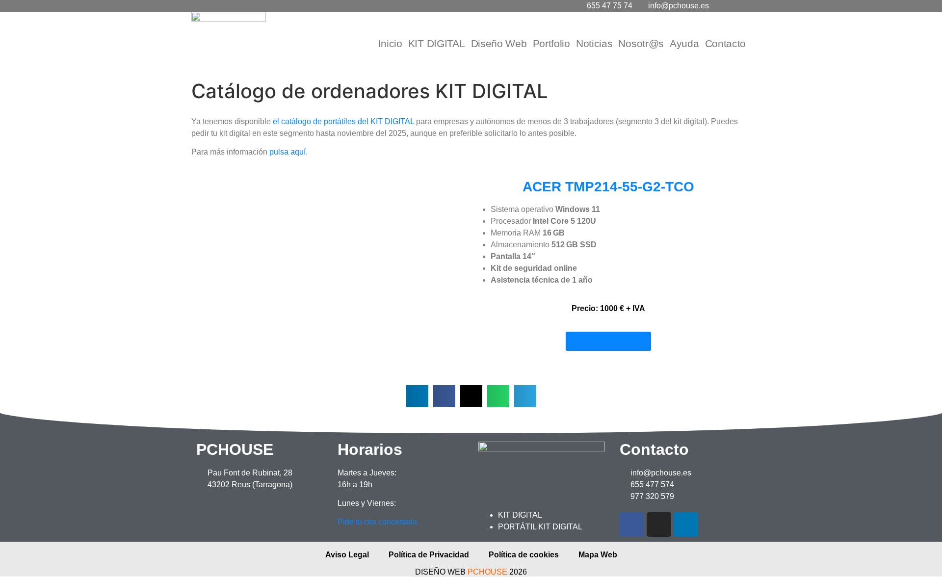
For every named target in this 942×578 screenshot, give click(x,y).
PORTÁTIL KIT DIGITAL (540, 527)
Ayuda (684, 43)
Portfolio (551, 43)
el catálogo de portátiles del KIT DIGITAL (342, 121)
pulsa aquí (287, 152)
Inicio (390, 43)
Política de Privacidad (429, 555)
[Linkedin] (686, 524)
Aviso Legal (347, 555)
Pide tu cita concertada (377, 522)
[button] (196, 268)
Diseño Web (499, 43)
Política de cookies (524, 555)
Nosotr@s (641, 43)
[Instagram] (659, 524)
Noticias (594, 43)
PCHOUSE (487, 572)
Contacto (725, 43)
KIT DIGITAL (436, 43)
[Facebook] (632, 524)
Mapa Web (597, 555)
